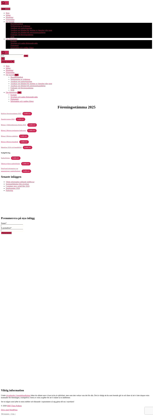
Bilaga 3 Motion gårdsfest (9, 136)
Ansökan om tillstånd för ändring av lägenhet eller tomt (31, 30)
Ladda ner (27, 113)
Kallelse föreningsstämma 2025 (11, 113)
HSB (12, 37)
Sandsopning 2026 (13, 188)
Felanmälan (10, 19)
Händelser (9, 17)
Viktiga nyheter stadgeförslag (10, 163)
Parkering (9, 190)
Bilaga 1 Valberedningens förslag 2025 (13, 125)
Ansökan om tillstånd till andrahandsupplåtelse (28, 32)
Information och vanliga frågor (22, 48)
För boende (10, 22)
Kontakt (14, 41)
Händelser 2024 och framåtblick (11, 147)
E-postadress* (6, 228)
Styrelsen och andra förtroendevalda (24, 43)
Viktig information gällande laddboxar (20, 182)
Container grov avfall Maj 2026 (18, 186)
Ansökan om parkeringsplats (21, 28)
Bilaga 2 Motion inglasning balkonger (13, 130)
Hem (7, 13)
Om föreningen (11, 39)
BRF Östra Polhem (14, 406)
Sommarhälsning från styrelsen (17, 184)
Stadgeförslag (5, 158)
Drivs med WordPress (9, 410)
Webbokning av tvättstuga (20, 26)
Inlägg (8, 15)
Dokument (15, 45)
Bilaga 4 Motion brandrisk (9, 142)
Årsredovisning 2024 (8, 119)
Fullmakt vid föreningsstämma (22, 35)
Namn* (4, 223)
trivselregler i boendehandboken (18, 395)
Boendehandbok (17, 24)
